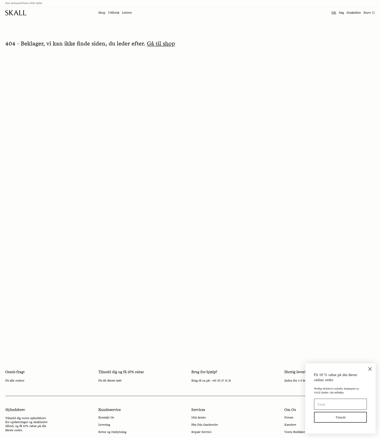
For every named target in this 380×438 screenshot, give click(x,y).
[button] (101, 12)
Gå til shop (161, 44)
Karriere (290, 424)
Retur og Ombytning (112, 432)
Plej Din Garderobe (204, 424)
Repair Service (201, 432)
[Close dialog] (370, 369)
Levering (104, 424)
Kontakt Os (106, 417)
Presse (288, 417)
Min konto (198, 417)
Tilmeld (340, 417)
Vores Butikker (294, 432)
